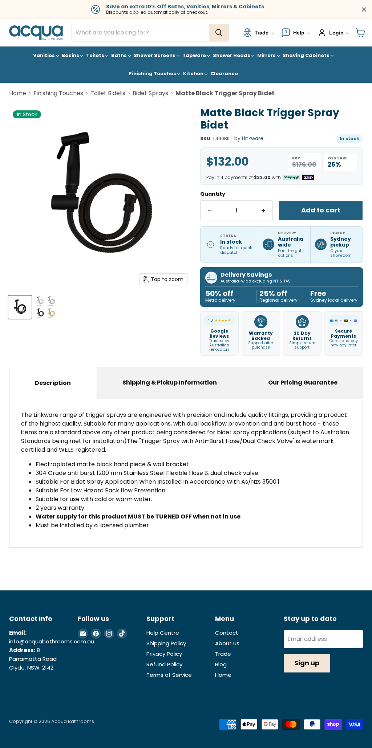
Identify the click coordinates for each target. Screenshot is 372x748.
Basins (71, 55)
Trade (223, 654)
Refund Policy (164, 664)
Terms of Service (169, 675)
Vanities (44, 55)
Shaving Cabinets (307, 55)
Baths (119, 55)
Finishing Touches (153, 73)
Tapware (194, 55)
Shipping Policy (166, 643)
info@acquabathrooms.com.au (51, 641)
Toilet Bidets (107, 93)
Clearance (224, 73)
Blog (221, 664)
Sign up (307, 662)
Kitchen (194, 73)
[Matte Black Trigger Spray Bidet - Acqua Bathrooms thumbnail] (20, 307)
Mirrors (267, 55)
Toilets (95, 55)
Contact (226, 633)
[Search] (219, 32)
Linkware (252, 138)
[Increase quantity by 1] (263, 210)
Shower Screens (155, 55)
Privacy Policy (164, 654)
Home (17, 93)
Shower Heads (232, 55)
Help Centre (162, 633)
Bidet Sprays (150, 93)
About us (227, 643)
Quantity (212, 194)
